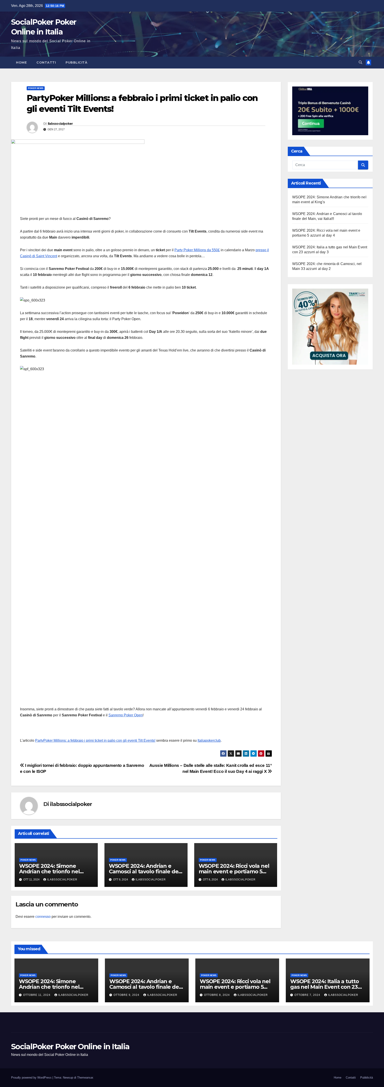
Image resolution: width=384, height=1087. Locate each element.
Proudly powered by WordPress (31, 1077)
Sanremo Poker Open (125, 715)
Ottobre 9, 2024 (127, 995)
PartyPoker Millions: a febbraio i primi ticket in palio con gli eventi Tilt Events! (95, 740)
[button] (360, 62)
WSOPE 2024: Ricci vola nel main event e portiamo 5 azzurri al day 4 (234, 871)
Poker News (35, 88)
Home (21, 62)
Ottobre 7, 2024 (307, 995)
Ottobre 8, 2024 (217, 995)
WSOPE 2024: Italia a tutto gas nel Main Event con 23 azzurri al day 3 (324, 987)
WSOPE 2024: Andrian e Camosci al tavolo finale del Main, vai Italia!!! (144, 871)
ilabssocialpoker (60, 124)
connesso (43, 916)
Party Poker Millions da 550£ (197, 250)
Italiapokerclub (209, 740)
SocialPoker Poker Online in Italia (70, 1046)
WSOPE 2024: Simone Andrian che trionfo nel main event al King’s (49, 871)
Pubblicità (76, 62)
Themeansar (85, 1077)
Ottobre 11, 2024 (37, 995)
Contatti (46, 62)
